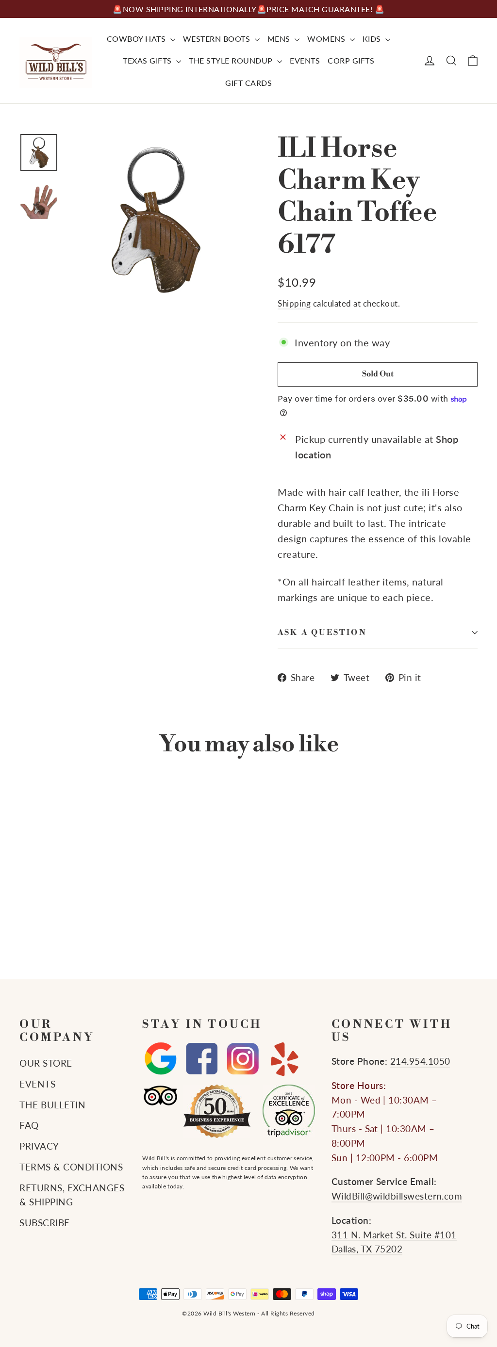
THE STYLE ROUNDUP (232, 60)
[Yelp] (284, 1059)
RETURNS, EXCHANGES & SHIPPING (71, 1195)
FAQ (29, 1125)
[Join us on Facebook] (201, 1059)
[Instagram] (243, 1059)
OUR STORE (45, 1063)
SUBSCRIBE (44, 1222)
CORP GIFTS (351, 60)
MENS (280, 38)
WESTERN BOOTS (217, 38)
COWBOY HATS (137, 38)
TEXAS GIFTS (148, 60)
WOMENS (327, 38)
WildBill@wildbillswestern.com (397, 1196)
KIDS (373, 38)
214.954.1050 (420, 1061)
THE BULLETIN (52, 1105)
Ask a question (322, 632)
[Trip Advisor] (160, 1095)
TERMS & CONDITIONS (71, 1167)
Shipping (294, 303)
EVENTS (305, 60)
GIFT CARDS (248, 82)
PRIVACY (39, 1146)
